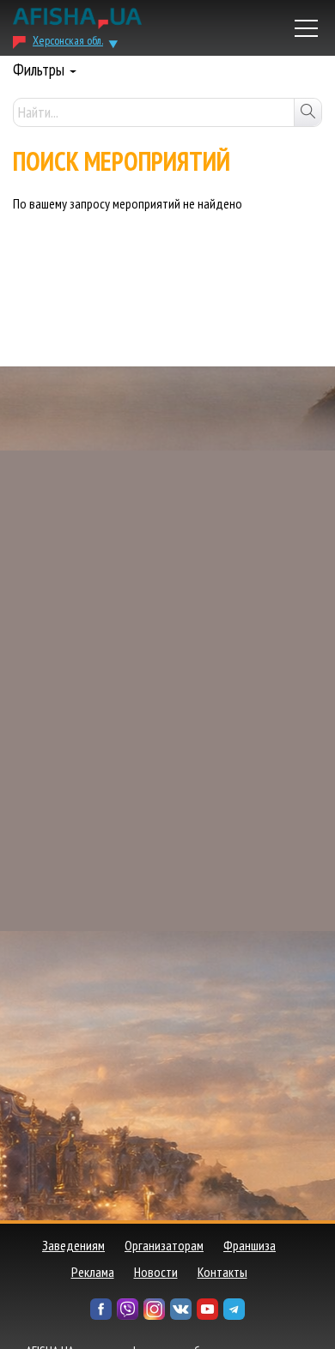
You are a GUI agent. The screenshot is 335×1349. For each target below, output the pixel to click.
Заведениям (73, 1245)
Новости (156, 1271)
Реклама (92, 1271)
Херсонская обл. (68, 40)
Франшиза (249, 1245)
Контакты (222, 1271)
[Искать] (307, 112)
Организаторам (164, 1245)
